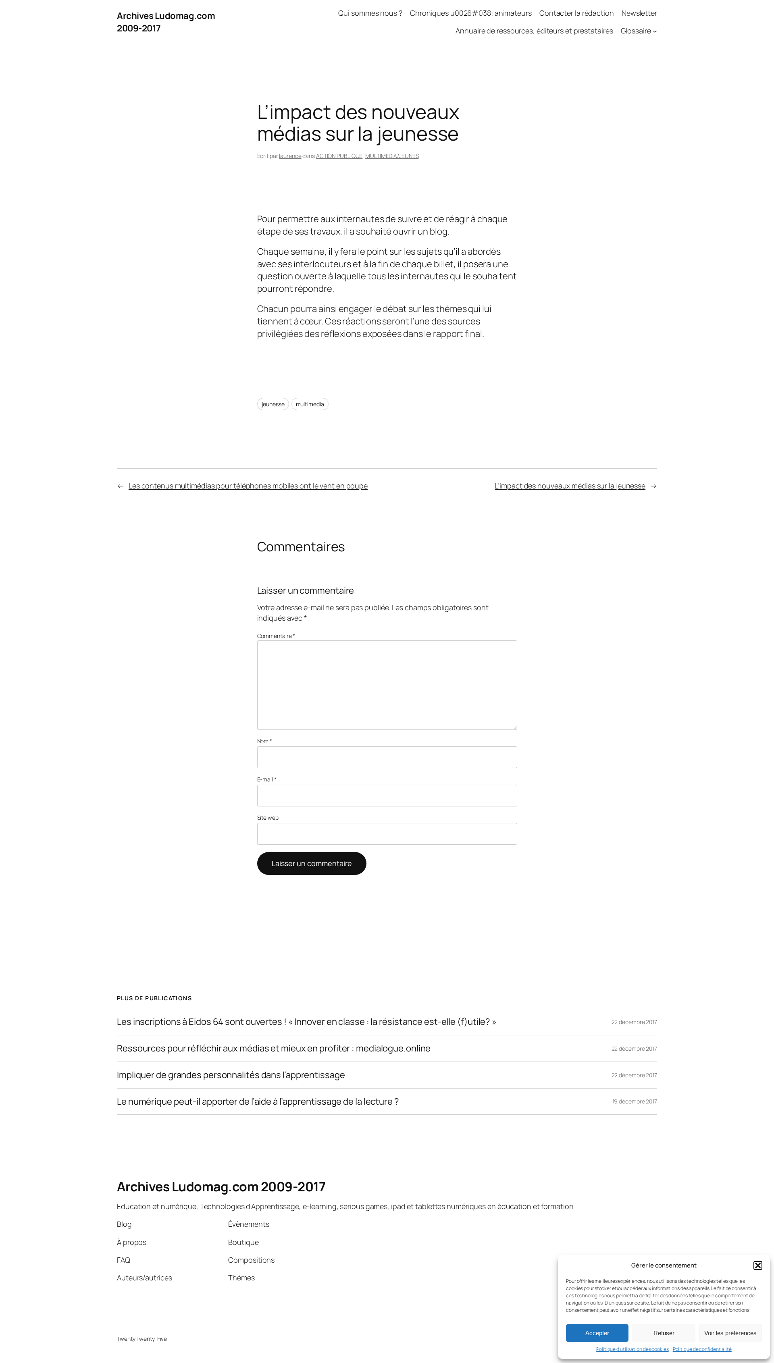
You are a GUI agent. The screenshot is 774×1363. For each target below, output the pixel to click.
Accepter (597, 1333)
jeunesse (273, 404)
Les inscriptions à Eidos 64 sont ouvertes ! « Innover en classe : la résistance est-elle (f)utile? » (307, 1022)
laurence (290, 156)
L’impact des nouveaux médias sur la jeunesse (570, 485)
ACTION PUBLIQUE (339, 156)
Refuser (663, 1333)
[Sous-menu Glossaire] (655, 31)
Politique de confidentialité (702, 1349)
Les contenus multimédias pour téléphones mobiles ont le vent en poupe (248, 485)
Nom (265, 741)
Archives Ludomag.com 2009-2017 (221, 1186)
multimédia (310, 404)
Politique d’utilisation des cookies (632, 1349)
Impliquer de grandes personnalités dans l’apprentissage (231, 1075)
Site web (268, 817)
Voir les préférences (730, 1333)
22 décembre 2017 (634, 1022)
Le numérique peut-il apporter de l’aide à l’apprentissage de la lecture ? (258, 1102)
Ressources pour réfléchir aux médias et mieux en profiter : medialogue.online (274, 1048)
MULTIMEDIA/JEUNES (391, 156)
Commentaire (276, 636)
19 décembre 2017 (634, 1101)
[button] (758, 1265)
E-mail (267, 779)
